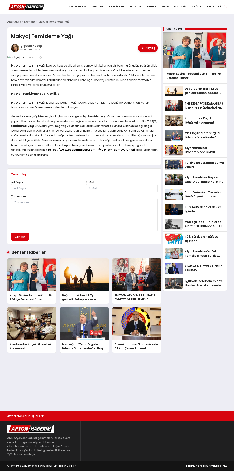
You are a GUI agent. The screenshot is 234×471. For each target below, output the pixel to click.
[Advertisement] (117, 380)
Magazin (180, 6)
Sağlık (196, 6)
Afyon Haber (77, 6)
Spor (165, 6)
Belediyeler (116, 6)
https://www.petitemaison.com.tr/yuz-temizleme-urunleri (91, 150)
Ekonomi (135, 6)
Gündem (97, 6)
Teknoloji (214, 6)
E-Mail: (90, 182)
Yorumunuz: (19, 196)
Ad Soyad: (18, 182)
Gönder (20, 237)
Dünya (151, 6)
